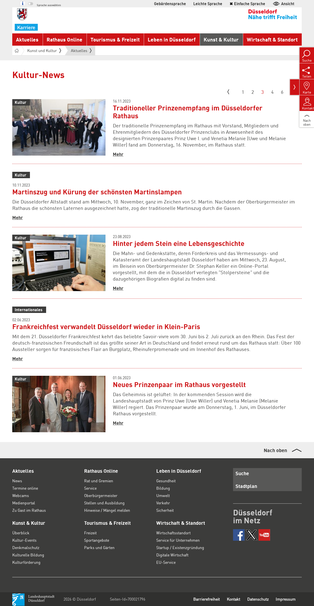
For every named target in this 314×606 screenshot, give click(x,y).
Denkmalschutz (25, 547)
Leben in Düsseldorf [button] (172, 39)
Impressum (286, 599)
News (17, 480)
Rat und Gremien (98, 480)
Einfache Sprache (247, 3)
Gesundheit (166, 480)
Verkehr (163, 502)
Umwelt (163, 495)
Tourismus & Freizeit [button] (115, 39)
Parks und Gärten (99, 547)
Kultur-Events (24, 540)
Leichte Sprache (207, 3)
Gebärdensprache (170, 3)
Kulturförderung (26, 562)
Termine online (25, 488)
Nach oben (275, 450)
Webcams (20, 495)
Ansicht (287, 3)
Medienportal (23, 502)
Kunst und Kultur (42, 50)
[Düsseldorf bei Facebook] (239, 535)
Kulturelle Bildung (28, 554)
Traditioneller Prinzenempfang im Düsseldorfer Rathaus (187, 111)
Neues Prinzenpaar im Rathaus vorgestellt (179, 384)
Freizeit (90, 532)
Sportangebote (96, 540)
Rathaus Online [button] (64, 39)
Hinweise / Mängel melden (107, 510)
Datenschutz (258, 599)
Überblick (20, 532)
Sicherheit (165, 510)
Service (90, 488)
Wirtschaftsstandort (173, 532)
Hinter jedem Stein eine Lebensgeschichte (178, 243)
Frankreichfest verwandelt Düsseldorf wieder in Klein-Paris (106, 326)
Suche (242, 473)
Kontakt (233, 599)
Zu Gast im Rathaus (29, 510)
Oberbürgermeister (101, 495)
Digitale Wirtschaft (172, 554)
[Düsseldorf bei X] (251, 535)
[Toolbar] (295, 87)
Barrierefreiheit (206, 599)
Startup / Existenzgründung (180, 547)
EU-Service (166, 562)
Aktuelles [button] (27, 39)
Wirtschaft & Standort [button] (272, 39)
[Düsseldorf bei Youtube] (264, 535)
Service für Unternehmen (178, 540)
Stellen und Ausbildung (104, 502)
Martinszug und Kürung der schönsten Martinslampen (97, 191)
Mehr (118, 154)
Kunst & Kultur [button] (221, 39)
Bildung (163, 488)
